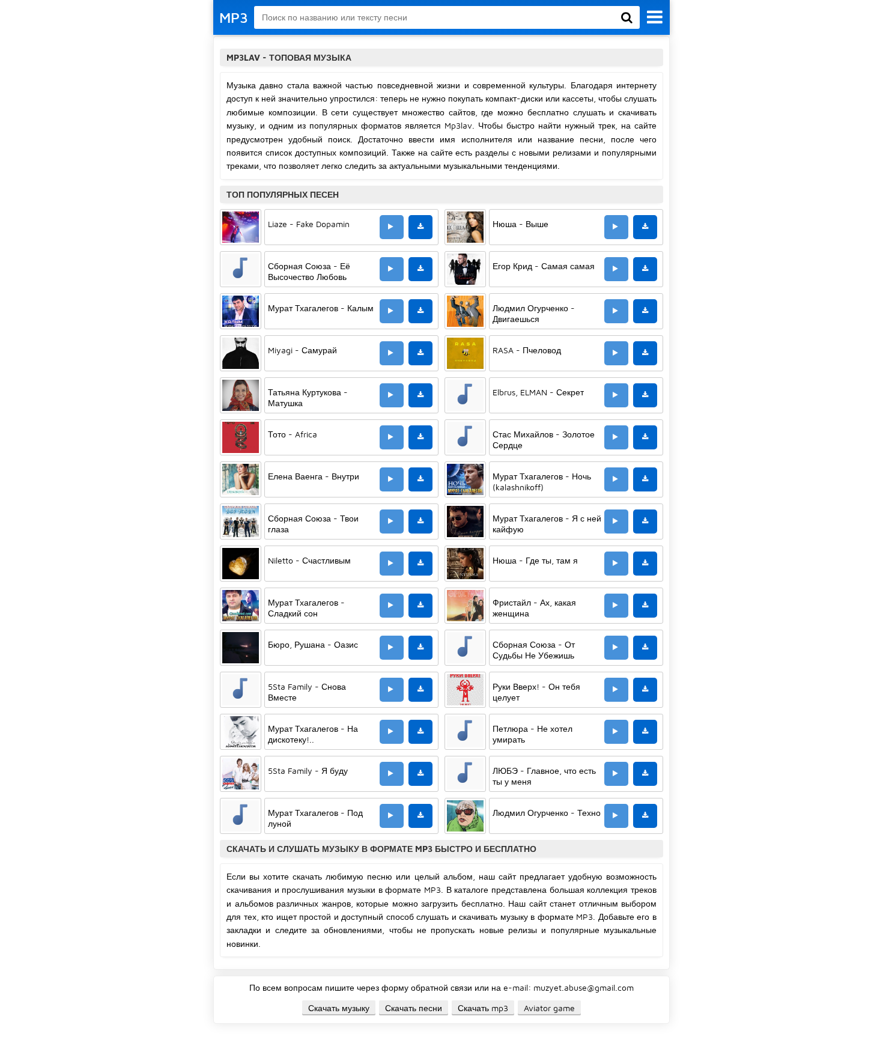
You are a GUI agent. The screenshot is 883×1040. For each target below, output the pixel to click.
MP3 (233, 17)
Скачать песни (413, 1008)
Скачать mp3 (483, 1008)
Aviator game (549, 1008)
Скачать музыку (338, 1008)
